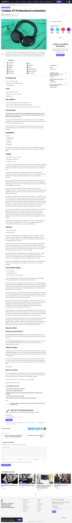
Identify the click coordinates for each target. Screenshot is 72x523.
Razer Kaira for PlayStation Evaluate (14, 390)
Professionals (10, 62)
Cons (29, 63)
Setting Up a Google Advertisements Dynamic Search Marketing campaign (56, 74)
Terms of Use (11, 520)
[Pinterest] (63, 31)
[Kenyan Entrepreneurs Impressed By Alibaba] (68, 81)
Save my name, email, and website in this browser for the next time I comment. (17, 462)
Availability (10, 67)
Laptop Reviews (34, 403)
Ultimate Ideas (11, 73)
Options (9, 69)
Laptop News (27, 403)
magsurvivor (7, 14)
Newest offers (11, 71)
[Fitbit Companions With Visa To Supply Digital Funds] (68, 86)
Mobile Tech (4, 483)
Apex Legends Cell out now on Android (15, 396)
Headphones (12, 403)
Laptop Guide (21, 403)
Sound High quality (32, 69)
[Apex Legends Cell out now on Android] (62, 479)
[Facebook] (52, 31)
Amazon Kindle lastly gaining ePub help (15, 388)
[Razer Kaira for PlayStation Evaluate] (27, 479)
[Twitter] (57, 31)
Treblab (42, 403)
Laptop (17, 403)
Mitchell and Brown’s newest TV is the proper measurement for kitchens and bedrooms (44, 486)
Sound (39, 403)
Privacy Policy (4, 520)
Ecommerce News (53, 82)
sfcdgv (51, 67)
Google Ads (52, 76)
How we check (31, 73)
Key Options (10, 65)
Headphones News (5, 7)
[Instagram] (68, 31)
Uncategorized (52, 69)
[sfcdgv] (68, 69)
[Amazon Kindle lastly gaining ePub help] (9, 479)
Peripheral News (23, 483)
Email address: (9, 415)
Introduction (30, 65)
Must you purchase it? (32, 71)
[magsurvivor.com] (5, 1)
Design (29, 67)
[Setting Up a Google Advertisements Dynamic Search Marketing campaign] (68, 74)
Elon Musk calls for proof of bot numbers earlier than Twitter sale (21, 398)
